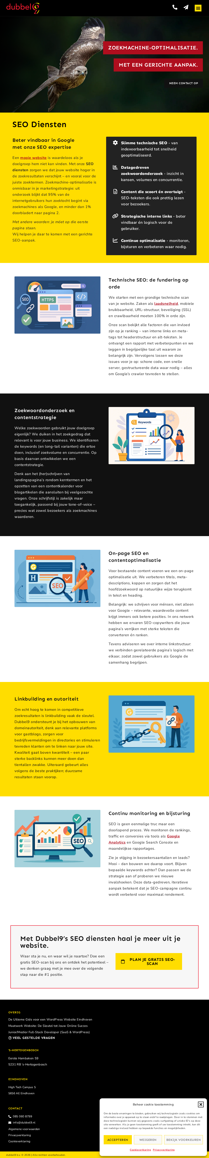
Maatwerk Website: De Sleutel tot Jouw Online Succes (48, 1026)
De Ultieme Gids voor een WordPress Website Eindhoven (50, 1019)
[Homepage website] (22, 8)
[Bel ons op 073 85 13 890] (174, 7)
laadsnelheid (166, 303)
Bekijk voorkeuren (183, 1140)
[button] (201, 1104)
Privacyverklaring (164, 1149)
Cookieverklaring (140, 1149)
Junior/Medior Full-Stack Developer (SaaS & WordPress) (49, 1032)
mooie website (33, 157)
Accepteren (117, 1140)
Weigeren (148, 1140)
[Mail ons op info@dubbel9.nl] (185, 7)
